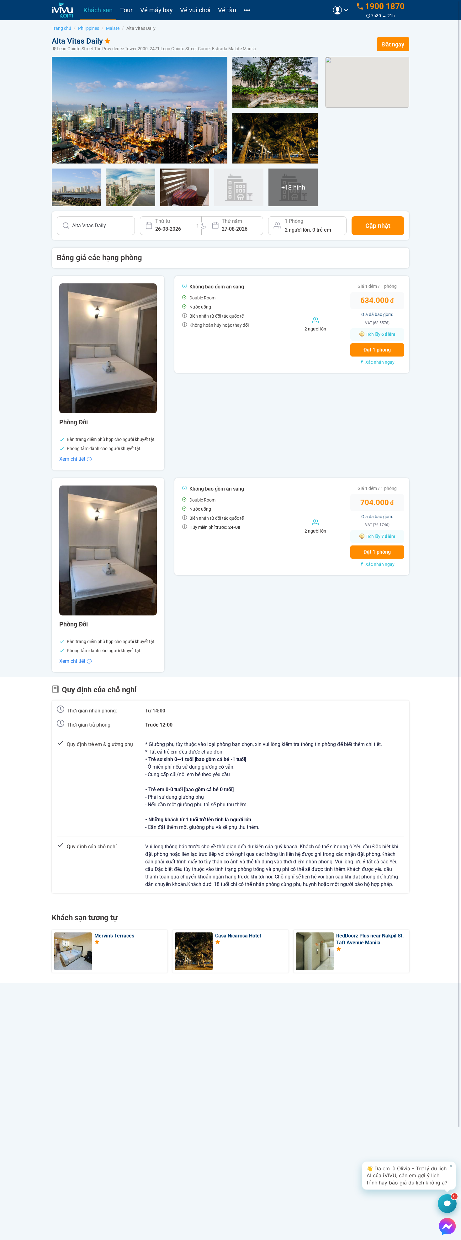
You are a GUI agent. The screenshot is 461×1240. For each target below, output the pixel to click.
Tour (126, 10)
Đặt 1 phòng (377, 350)
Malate (112, 28)
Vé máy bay (156, 10)
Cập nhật (377, 225)
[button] (409, 1175)
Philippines (88, 28)
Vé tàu (227, 10)
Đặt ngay (393, 44)
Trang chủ (61, 28)
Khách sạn (98, 10)
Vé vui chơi (195, 10)
